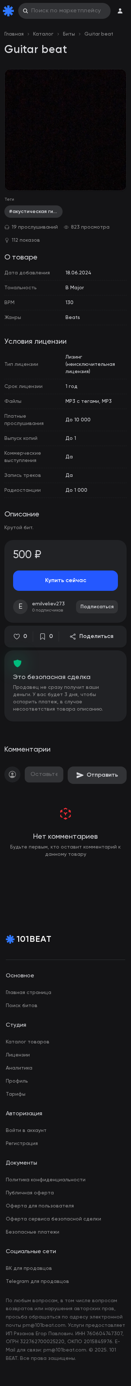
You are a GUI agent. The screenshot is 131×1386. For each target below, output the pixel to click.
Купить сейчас (65, 581)
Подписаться (97, 606)
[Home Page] (10, 10)
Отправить (102, 775)
